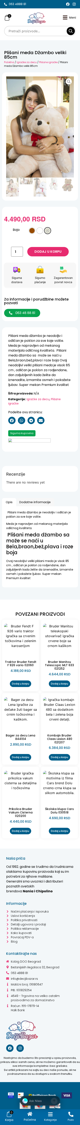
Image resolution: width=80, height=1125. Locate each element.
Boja (16, 229)
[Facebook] (68, 4)
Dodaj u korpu (48, 251)
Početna (9, 62)
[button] (12, 420)
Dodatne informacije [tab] (35, 502)
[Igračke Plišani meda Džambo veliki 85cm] (40, 127)
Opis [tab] (9, 502)
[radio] (32, 231)
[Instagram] (74, 4)
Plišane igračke (48, 62)
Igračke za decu (27, 62)
